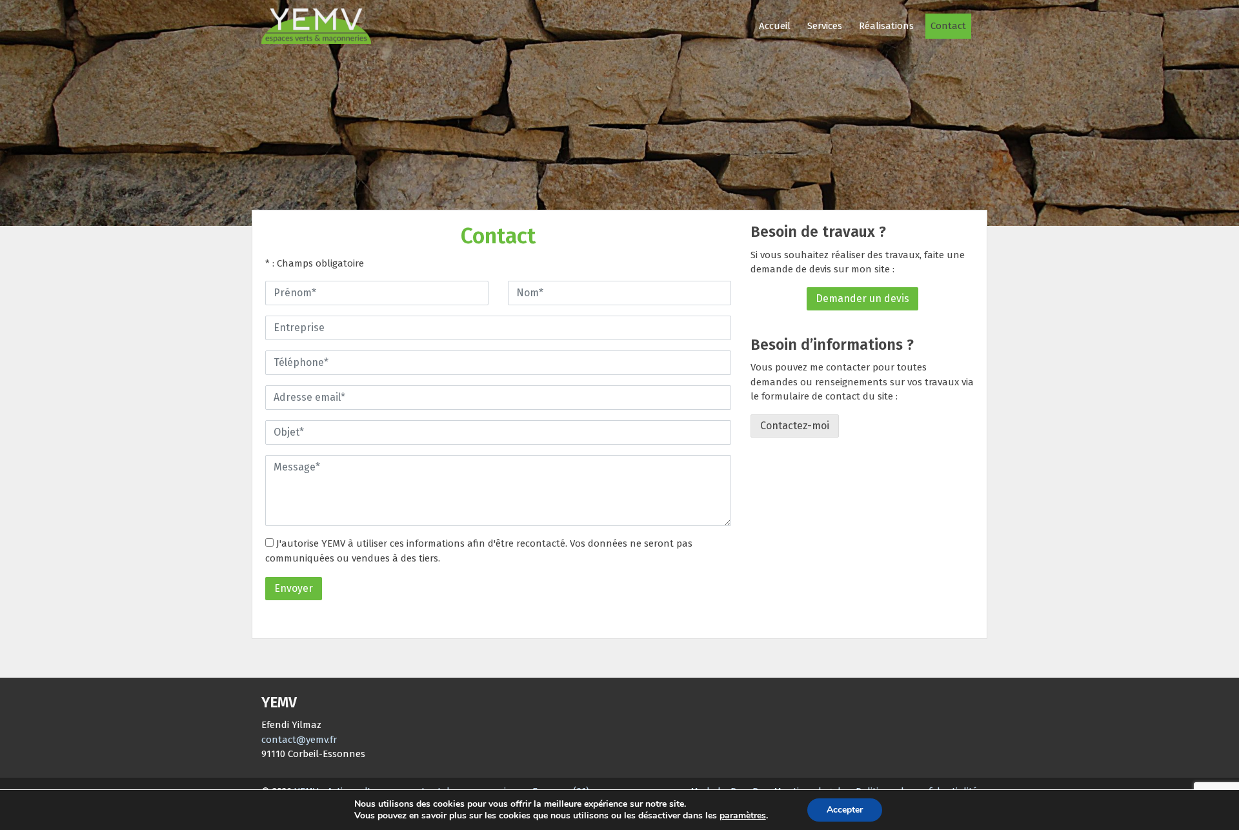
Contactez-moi (794, 426)
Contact (948, 26)
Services (824, 26)
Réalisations (886, 26)
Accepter (845, 810)
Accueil (775, 26)
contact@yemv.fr (299, 739)
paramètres (743, 816)
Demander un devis (862, 298)
